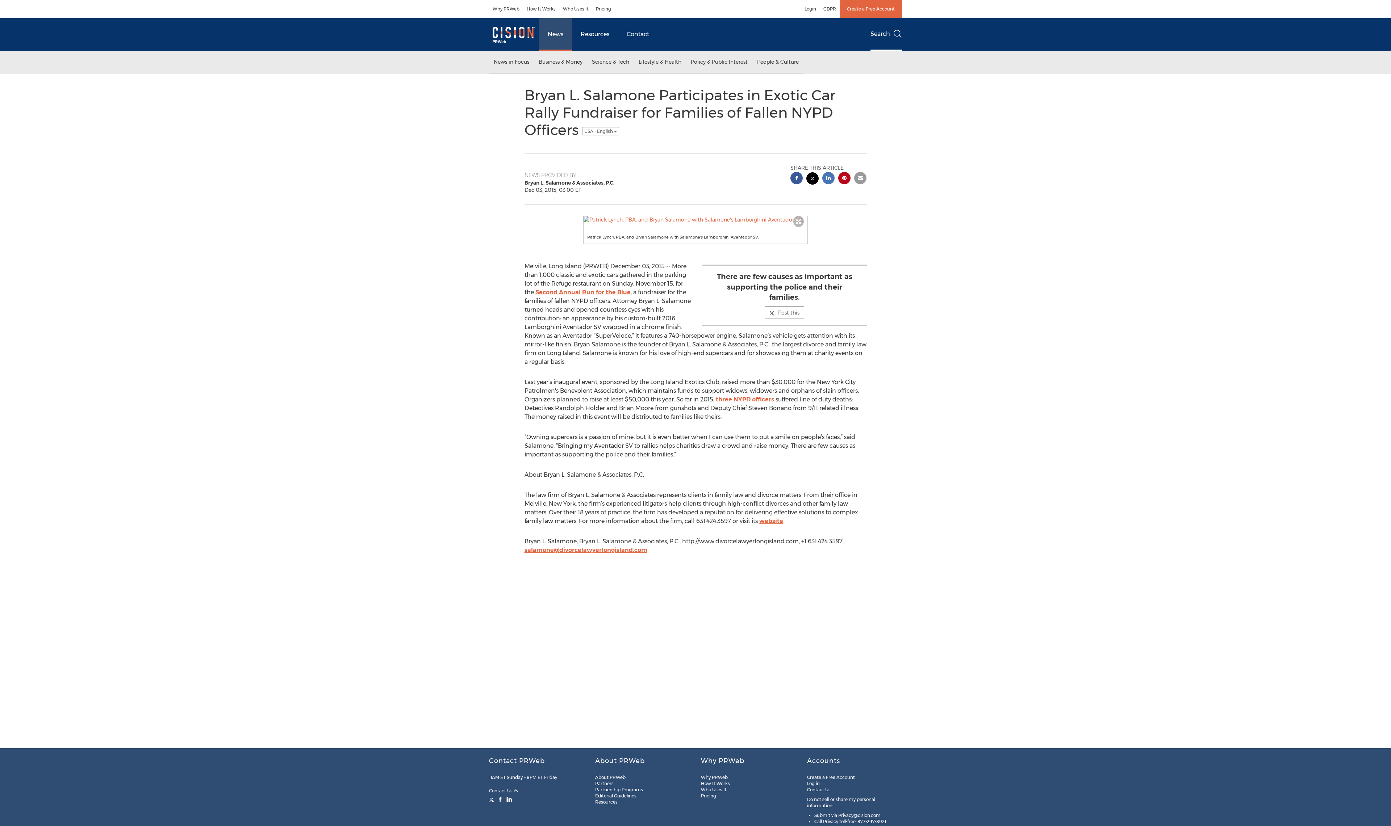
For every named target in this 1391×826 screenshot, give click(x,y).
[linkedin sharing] (828, 179)
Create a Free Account (871, 9)
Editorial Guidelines (615, 795)
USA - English (599, 131)
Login (810, 9)
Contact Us (501, 790)
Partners (604, 783)
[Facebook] (500, 799)
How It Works (541, 9)
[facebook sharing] (796, 179)
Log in (813, 783)
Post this (788, 312)
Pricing (603, 9)
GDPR (829, 9)
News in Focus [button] (511, 62)
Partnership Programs (619, 789)
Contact (638, 34)
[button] (695, 219)
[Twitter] (492, 799)
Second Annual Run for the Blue (583, 292)
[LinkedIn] (509, 799)
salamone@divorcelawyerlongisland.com (586, 550)
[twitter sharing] (812, 179)
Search (880, 33)
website (771, 521)
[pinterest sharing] (844, 179)
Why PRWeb (506, 9)
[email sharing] (860, 179)
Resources (595, 34)
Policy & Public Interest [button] (719, 62)
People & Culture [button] (778, 62)
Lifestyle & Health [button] (660, 62)
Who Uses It (576, 9)
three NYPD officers (745, 399)
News (555, 34)
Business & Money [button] (560, 62)
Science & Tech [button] (610, 62)
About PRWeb (610, 777)
